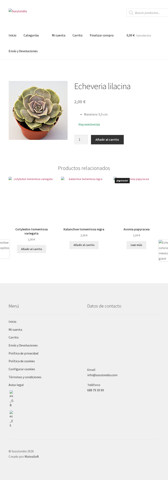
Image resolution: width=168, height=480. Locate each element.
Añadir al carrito (107, 139)
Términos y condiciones (25, 377)
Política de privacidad (23, 353)
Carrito (78, 35)
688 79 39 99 (95, 390)
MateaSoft (32, 456)
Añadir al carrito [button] (31, 249)
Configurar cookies (22, 369)
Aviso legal (16, 385)
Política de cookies (22, 361)
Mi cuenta (58, 35)
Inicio (12, 35)
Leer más (136, 245)
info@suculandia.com (102, 375)
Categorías (31, 35)
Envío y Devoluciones (23, 51)
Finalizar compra (102, 35)
